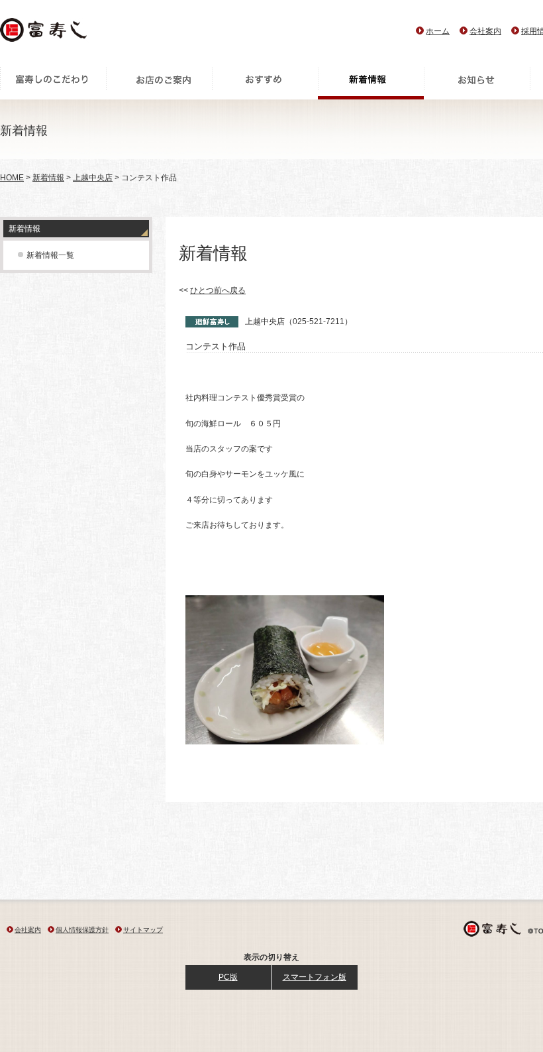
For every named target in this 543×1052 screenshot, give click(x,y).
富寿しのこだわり (53, 82)
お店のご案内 (159, 82)
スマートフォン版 (314, 977)
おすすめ (265, 82)
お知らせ (477, 82)
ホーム (438, 31)
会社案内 (485, 31)
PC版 (228, 977)
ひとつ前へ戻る (218, 290)
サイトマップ (143, 929)
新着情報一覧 (50, 255)
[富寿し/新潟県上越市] (44, 33)
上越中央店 (93, 177)
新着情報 (371, 82)
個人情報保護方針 (82, 929)
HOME (12, 177)
